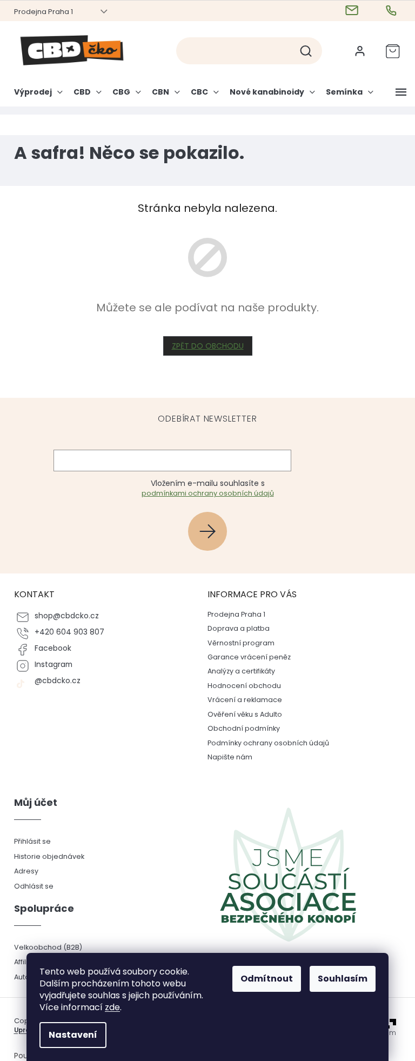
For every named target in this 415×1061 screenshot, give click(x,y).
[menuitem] (37, 96)
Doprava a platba (235, 628)
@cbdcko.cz (53, 681)
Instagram (49, 664)
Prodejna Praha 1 (39, 11)
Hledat (305, 50)
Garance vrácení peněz (245, 657)
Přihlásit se (207, 531)
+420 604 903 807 (65, 632)
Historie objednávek (45, 856)
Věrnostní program (237, 643)
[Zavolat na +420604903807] (388, 11)
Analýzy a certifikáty (237, 671)
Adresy (22, 871)
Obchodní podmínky (240, 728)
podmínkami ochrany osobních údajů (203, 493)
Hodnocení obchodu (240, 685)
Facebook (48, 648)
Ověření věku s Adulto (241, 714)
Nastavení (69, 1035)
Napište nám (226, 757)
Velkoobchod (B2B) (44, 947)
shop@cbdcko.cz (62, 616)
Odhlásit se (29, 886)
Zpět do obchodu (203, 346)
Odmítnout (263, 978)
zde (108, 1007)
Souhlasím (339, 978)
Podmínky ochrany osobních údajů (264, 743)
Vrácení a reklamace (241, 699)
